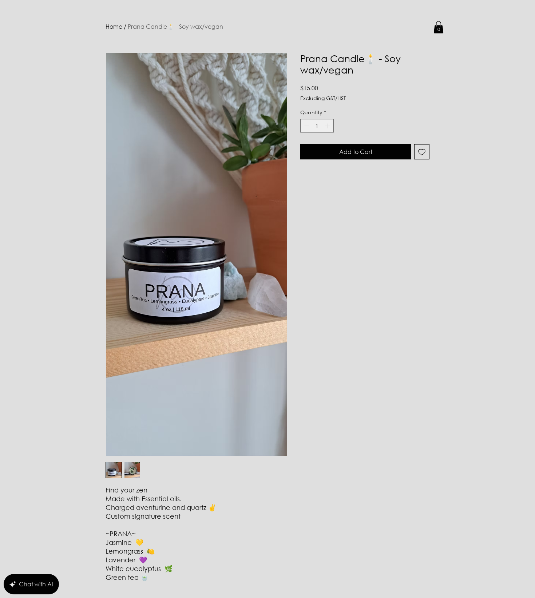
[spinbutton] (317, 125)
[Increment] (328, 125)
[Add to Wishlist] (421, 151)
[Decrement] (305, 125)
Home (114, 26)
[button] (438, 27)
